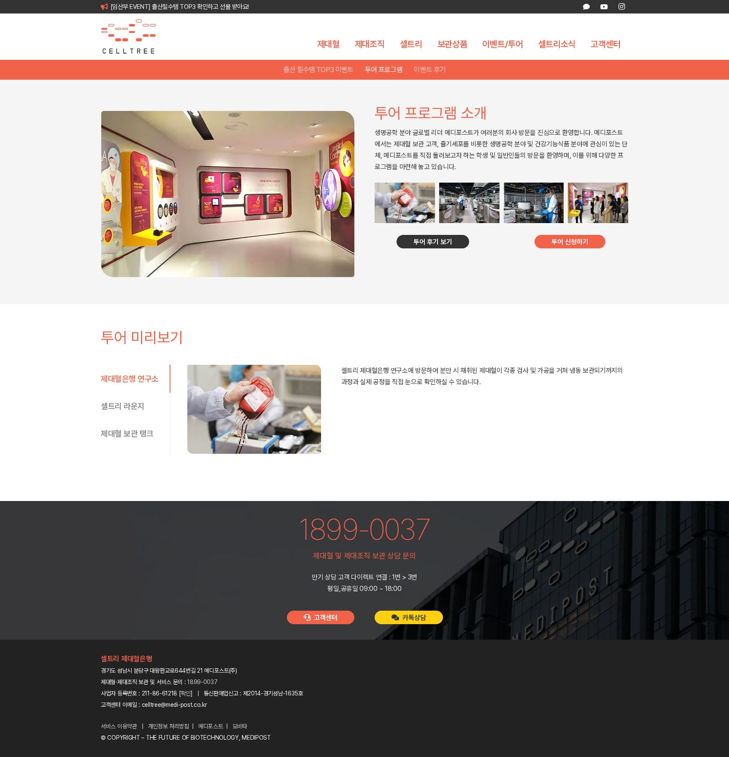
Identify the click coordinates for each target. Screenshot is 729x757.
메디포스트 (210, 726)
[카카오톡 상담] (586, 6)
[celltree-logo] (134, 37)
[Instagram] (621, 6)
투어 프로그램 (383, 69)
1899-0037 (202, 682)
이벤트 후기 (430, 69)
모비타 (239, 726)
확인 (186, 693)
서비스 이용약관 (119, 726)
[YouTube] (603, 6)
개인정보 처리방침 (168, 726)
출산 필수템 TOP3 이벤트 (319, 69)
